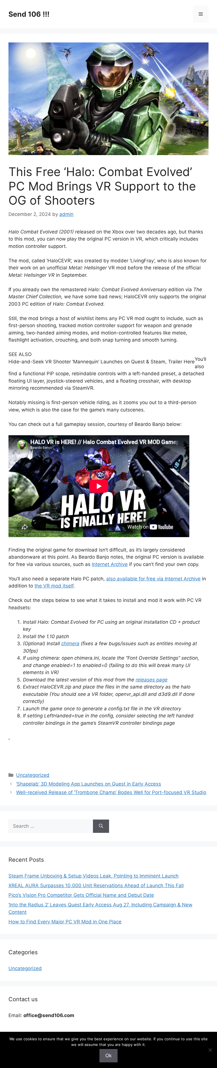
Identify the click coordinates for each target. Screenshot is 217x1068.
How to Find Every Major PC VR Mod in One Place (64, 922)
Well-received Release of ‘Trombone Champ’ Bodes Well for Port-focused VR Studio (111, 792)
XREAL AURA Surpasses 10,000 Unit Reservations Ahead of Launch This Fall (96, 885)
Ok (108, 1055)
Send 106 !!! (28, 14)
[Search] (101, 826)
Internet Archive (110, 564)
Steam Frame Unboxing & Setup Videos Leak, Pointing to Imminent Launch (93, 876)
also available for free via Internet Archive (153, 579)
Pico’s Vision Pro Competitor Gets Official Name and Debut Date (81, 895)
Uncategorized (32, 775)
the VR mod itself (53, 586)
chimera (70, 643)
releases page (152, 680)
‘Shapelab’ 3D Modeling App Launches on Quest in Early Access (88, 784)
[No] (210, 1050)
